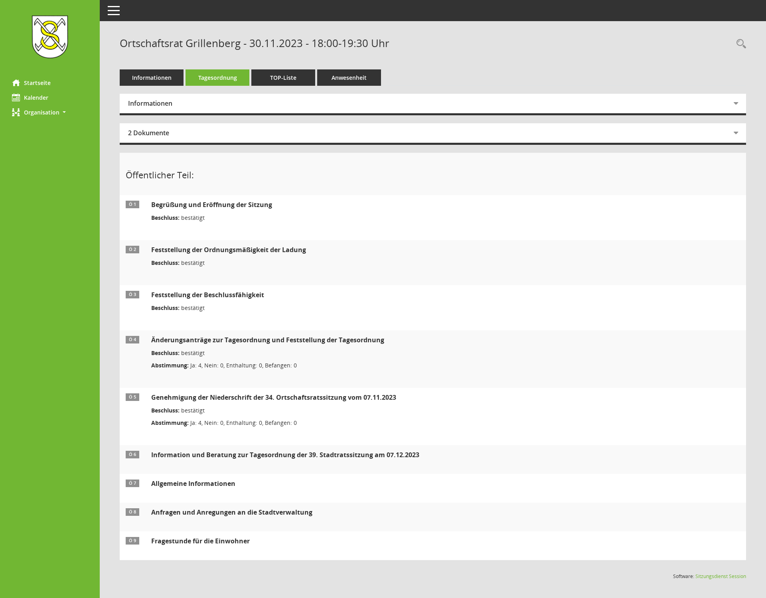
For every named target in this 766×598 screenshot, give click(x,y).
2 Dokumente (148, 132)
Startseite (37, 83)
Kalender (36, 97)
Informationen (152, 77)
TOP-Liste (283, 77)
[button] (50, 112)
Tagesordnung (217, 77)
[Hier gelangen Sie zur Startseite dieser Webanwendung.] (50, 36)
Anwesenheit (349, 77)
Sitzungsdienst (720, 576)
